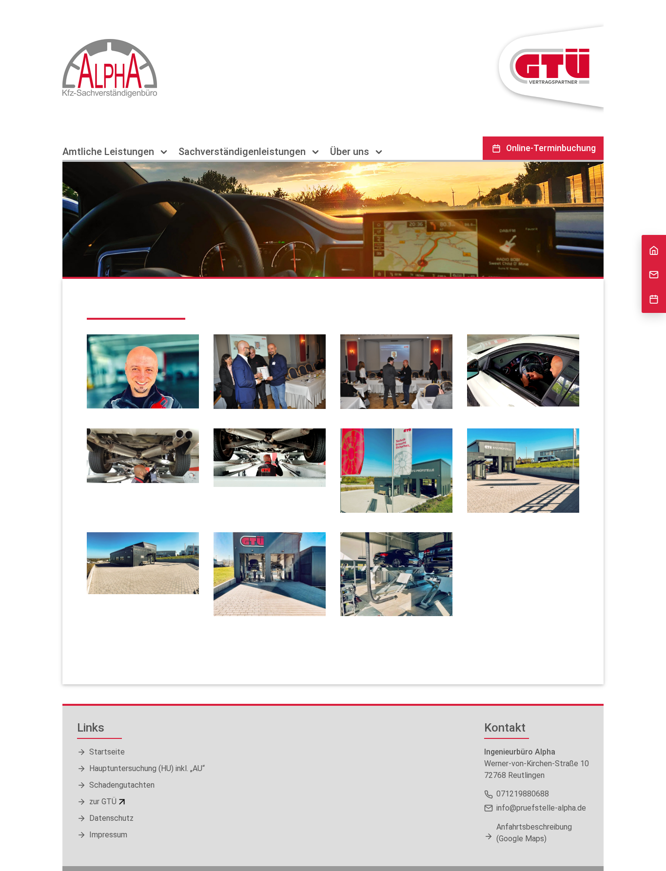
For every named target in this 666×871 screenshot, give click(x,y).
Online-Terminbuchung (551, 148)
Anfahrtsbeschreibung (534, 832)
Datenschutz (111, 818)
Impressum (108, 834)
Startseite (107, 751)
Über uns (351, 151)
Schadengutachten (122, 785)
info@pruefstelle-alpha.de (541, 808)
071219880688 (522, 793)
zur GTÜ (103, 801)
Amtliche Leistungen (109, 151)
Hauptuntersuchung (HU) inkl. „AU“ (147, 768)
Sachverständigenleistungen (243, 151)
